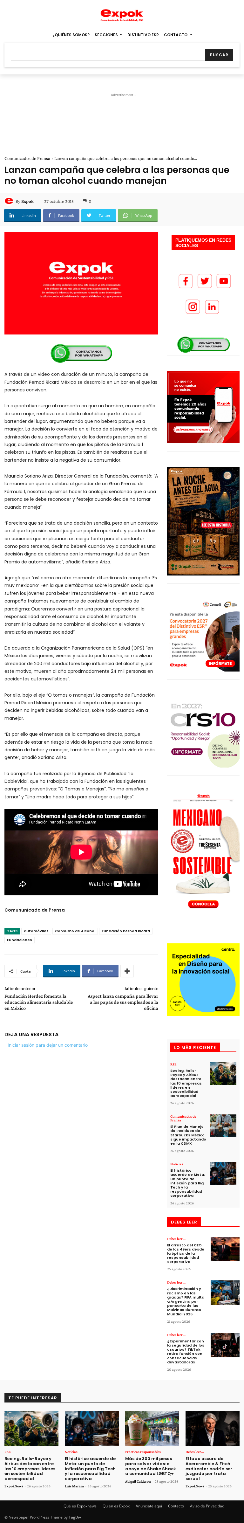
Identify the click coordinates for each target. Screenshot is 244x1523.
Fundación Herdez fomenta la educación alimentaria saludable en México (38, 1002)
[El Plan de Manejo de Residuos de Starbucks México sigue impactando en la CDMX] (223, 1125)
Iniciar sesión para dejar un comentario (48, 1045)
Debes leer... (176, 1239)
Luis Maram (74, 1486)
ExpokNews (13, 1486)
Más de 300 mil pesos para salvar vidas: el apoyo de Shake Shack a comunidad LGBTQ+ (150, 1466)
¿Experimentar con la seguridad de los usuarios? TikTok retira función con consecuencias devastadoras (185, 1352)
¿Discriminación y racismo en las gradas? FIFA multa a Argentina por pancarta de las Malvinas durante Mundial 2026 (185, 1301)
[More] (127, 971)
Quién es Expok (116, 1506)
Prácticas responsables (143, 1452)
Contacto (176, 1506)
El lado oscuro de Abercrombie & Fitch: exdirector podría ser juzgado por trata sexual (209, 1468)
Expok (27, 201)
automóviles (36, 931)
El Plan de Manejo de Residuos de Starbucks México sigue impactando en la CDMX (188, 1135)
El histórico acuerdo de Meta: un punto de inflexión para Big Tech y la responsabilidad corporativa (187, 1183)
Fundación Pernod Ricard (126, 931)
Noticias (176, 1164)
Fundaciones (19, 939)
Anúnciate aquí (149, 1506)
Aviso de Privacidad (207, 1506)
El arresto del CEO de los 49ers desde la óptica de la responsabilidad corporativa (185, 1254)
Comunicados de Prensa (27, 158)
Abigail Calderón (138, 1481)
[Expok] (10, 201)
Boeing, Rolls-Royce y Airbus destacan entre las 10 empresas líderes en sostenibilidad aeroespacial (186, 1083)
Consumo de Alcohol (75, 931)
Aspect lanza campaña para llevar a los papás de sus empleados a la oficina (123, 1002)
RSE (173, 1064)
